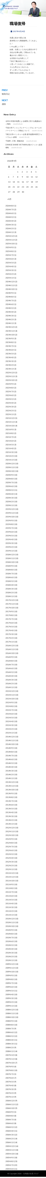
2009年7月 (10, 983)
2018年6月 (10, 577)
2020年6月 (10, 486)
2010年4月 (10, 949)
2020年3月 (10, 498)
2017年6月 (10, 623)
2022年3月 (10, 407)
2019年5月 (10, 536)
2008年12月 (10, 1010)
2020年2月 (10, 502)
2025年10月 (10, 244)
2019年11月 (10, 513)
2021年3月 (10, 452)
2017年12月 (10, 600)
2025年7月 (10, 255)
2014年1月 (10, 778)
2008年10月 (10, 1017)
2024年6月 (10, 304)
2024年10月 (10, 289)
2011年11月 (10, 877)
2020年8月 (10, 479)
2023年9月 (10, 338)
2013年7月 (10, 801)
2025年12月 (10, 236)
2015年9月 (10, 702)
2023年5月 (10, 354)
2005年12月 (10, 1146)
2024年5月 (10, 308)
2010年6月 (10, 941)
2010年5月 (10, 945)
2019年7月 (10, 528)
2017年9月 (10, 611)
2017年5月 (10, 627)
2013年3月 (10, 816)
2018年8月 (10, 570)
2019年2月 (10, 547)
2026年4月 (10, 221)
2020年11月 (10, 467)
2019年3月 (10, 543)
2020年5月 (10, 490)
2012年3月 (10, 862)
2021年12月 (10, 418)
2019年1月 (10, 551)
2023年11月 (10, 331)
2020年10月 (10, 471)
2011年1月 (10, 915)
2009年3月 (10, 998)
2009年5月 (10, 991)
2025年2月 (10, 274)
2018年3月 (10, 589)
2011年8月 (10, 888)
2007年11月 (10, 1059)
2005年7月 (10, 1165)
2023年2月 (10, 365)
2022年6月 (10, 395)
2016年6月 (10, 668)
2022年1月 (10, 414)
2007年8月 (10, 1070)
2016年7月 (10, 665)
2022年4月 (10, 403)
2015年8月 (10, 706)
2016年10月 (10, 653)
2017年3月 (10, 634)
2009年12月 (10, 964)
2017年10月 (10, 608)
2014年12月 (10, 737)
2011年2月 (10, 911)
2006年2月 (10, 1139)
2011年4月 (10, 903)
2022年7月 (10, 391)
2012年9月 (10, 839)
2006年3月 (10, 1135)
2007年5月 (10, 1082)
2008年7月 (10, 1029)
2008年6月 (10, 1032)
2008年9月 (10, 1021)
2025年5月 (10, 263)
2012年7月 (10, 847)
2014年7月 (10, 756)
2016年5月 (10, 672)
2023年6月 (10, 350)
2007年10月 (10, 1063)
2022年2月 (10, 411)
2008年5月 (10, 1036)
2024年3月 (10, 316)
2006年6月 (10, 1123)
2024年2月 (10, 319)
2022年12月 (10, 373)
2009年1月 (10, 1006)
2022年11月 (10, 376)
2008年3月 (10, 1044)
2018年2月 (10, 593)
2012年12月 (10, 828)
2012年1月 (10, 869)
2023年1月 (10, 369)
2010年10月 (10, 926)
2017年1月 (10, 642)
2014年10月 (10, 744)
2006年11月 (10, 1104)
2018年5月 (10, 581)
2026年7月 (10, 209)
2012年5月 (10, 854)
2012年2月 (10, 865)
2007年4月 (10, 1085)
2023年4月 (10, 357)
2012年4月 (10, 858)
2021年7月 (10, 437)
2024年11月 (10, 285)
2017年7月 (10, 619)
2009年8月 (10, 979)
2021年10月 (10, 426)
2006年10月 (10, 1108)
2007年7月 (10, 1074)
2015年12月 (10, 691)
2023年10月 (10, 335)
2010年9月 (10, 930)
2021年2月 (10, 456)
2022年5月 (10, 399)
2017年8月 (10, 615)
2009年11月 (10, 968)
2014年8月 (10, 752)
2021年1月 (10, 460)
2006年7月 (10, 1120)
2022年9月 (10, 384)
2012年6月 (10, 850)
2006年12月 (10, 1101)
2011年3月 (10, 907)
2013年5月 (10, 809)
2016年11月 (10, 649)
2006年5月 (10, 1127)
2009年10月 (10, 972)
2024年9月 (10, 293)
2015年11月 (10, 695)
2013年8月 (10, 797)
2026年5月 (10, 217)
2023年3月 (10, 361)
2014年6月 (10, 759)
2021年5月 (10, 445)
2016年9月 (10, 657)
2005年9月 (10, 1158)
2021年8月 (10, 433)
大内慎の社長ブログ (31, 1174)
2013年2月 (10, 820)
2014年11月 (10, 740)
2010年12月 (10, 919)
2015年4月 (10, 721)
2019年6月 (10, 532)
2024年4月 (10, 312)
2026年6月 (10, 213)
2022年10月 (10, 380)
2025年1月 (10, 278)
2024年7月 (10, 300)
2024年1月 (10, 323)
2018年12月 (10, 555)
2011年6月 (10, 896)
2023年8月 (10, 342)
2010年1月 (10, 960)
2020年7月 (10, 482)
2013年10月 (10, 790)
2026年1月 (10, 232)
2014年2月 (10, 774)
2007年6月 (10, 1078)
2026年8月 (10, 206)
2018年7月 (10, 574)
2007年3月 (10, 1089)
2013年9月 (10, 793)
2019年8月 (10, 524)
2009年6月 (10, 987)
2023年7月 (10, 346)
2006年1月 (10, 1142)
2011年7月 (10, 892)
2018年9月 (10, 566)
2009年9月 (10, 975)
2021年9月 (10, 429)
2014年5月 (10, 763)
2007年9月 (10, 1067)
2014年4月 (10, 767)
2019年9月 (10, 520)
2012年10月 (10, 835)
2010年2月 (10, 956)
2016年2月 (10, 683)
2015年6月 (10, 714)
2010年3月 (10, 953)
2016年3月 (10, 680)
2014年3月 (10, 771)
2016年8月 (10, 661)
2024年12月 (10, 282)
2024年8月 (10, 297)
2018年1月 (10, 596)
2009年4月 (10, 994)
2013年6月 (10, 805)
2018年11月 (10, 558)
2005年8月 (10, 1161)
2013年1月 (10, 824)
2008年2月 (10, 1047)
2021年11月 (10, 422)
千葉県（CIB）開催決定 (15, 141)
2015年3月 (10, 725)
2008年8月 (10, 1025)
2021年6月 (10, 441)
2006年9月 (10, 1112)
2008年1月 (10, 1051)
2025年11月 (10, 240)
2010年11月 (10, 922)
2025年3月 (10, 270)
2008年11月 (10, 1013)
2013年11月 (10, 786)
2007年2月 (10, 1093)
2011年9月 (10, 884)
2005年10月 (10, 1154)
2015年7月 (10, 710)
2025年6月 (10, 259)
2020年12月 (10, 464)
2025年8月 (10, 251)
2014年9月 (10, 748)
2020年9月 (10, 475)
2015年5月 (10, 718)
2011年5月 (10, 900)
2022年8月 (10, 388)
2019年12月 (10, 509)
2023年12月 (10, 327)
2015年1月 (10, 733)
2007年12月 (10, 1055)
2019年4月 (10, 539)
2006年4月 (10, 1131)
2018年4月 (10, 585)
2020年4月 (10, 494)
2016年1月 (10, 687)
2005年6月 (10, 1169)
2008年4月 (10, 1040)
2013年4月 (10, 812)
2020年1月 (10, 505)
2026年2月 (10, 228)
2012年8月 (10, 843)
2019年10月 (10, 517)
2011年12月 (10, 873)
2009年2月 (10, 1002)
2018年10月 (10, 562)
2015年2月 (10, 729)
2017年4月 (10, 630)
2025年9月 (10, 247)
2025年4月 (10, 266)
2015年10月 (10, 699)
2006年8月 (10, 1116)
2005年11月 (10, 1150)
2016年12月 (10, 646)
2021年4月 (10, 448)
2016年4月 (10, 676)
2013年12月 (10, 782)
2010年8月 (10, 934)
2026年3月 (10, 225)
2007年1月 (10, 1097)
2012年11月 (10, 831)
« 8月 (9, 199)
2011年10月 (10, 881)
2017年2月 (10, 638)
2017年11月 (10, 604)
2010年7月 (10, 938)
